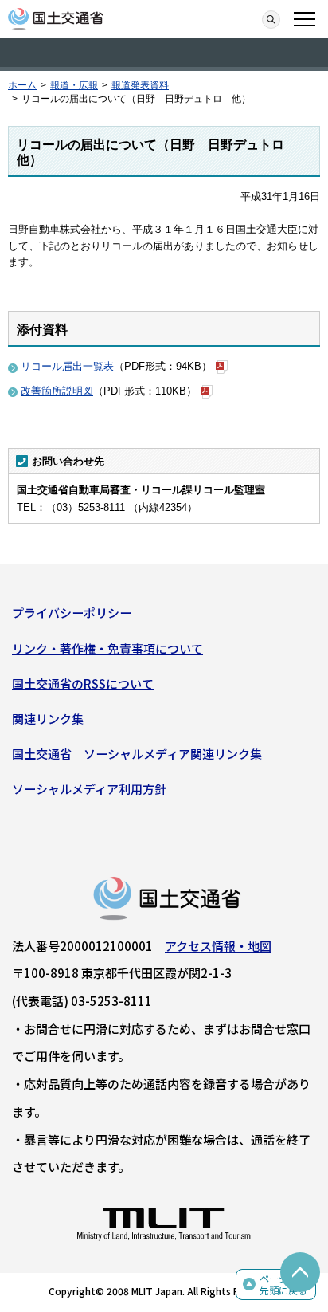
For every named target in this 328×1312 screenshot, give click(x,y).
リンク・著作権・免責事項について (107, 648)
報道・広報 (74, 85)
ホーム (22, 85)
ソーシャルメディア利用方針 (89, 788)
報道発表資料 (140, 85)
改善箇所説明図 (57, 391)
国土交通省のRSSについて (83, 683)
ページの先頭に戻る (283, 1284)
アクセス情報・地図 (218, 945)
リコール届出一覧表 (67, 366)
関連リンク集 (48, 718)
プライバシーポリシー (71, 612)
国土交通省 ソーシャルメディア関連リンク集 (137, 753)
